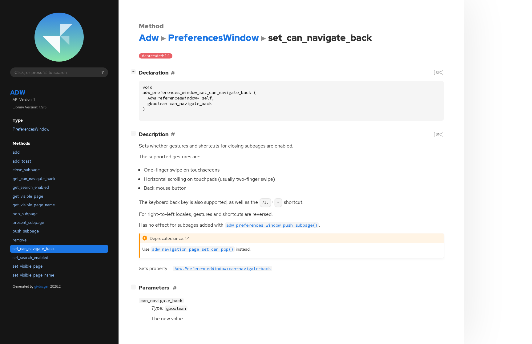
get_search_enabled (31, 187)
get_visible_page (28, 196)
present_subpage (28, 222)
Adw (17, 92)
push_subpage (26, 231)
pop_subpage (25, 214)
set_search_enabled (30, 257)
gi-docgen (41, 286)
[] (135, 71)
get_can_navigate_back (34, 178)
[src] (439, 72)
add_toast (22, 161)
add (16, 152)
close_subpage (26, 169)
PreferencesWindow (31, 129)
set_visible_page (27, 266)
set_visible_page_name (33, 275)
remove (19, 240)
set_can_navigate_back (33, 248)
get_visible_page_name (34, 205)
